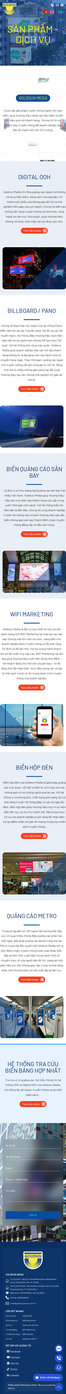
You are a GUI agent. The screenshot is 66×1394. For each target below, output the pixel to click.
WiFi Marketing (28, 1329)
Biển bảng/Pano (29, 1320)
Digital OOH (27, 1316)
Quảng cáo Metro (29, 1339)
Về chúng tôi (11, 1316)
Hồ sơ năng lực (12, 1320)
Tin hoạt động (11, 1329)
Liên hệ (9, 1339)
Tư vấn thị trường (13, 1334)
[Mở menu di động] (60, 12)
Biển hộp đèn (27, 1334)
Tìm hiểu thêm (32, 230)
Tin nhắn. (11, 1190)
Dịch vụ (9, 1325)
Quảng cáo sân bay (30, 1325)
